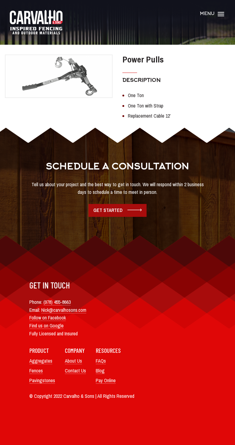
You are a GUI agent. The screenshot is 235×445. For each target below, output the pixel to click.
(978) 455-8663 (57, 302)
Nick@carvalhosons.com (63, 310)
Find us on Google (46, 325)
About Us (73, 360)
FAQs (101, 360)
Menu (207, 14)
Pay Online (106, 380)
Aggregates (40, 360)
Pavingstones (42, 380)
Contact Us (75, 370)
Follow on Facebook (47, 317)
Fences (36, 370)
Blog (100, 370)
